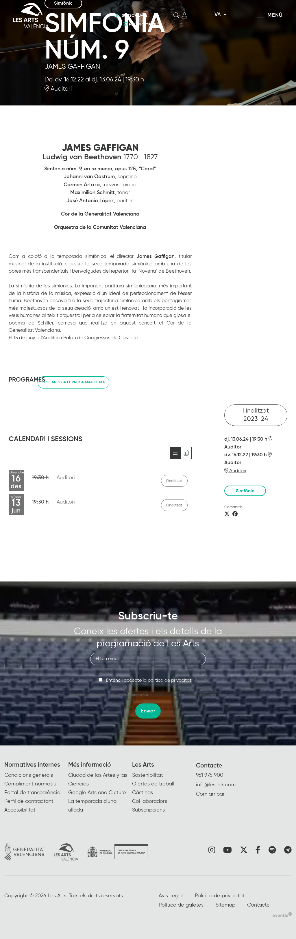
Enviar (148, 711)
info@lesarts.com (216, 784)
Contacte (209, 766)
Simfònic (245, 491)
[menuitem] (36, 787)
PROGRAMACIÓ (143, 24)
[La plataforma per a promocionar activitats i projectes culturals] (282, 914)
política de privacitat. (170, 680)
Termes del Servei (197, 694)
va (217, 14)
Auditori (60, 89)
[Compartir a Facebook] (235, 514)
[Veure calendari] (186, 453)
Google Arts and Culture (97, 792)
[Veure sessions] (175, 453)
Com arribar (210, 794)
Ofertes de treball (153, 784)
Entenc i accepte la (149, 680)
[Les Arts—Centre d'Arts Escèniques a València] (55, 15)
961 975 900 (209, 775)
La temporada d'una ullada (92, 806)
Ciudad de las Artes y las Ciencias (97, 780)
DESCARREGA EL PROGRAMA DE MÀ (73, 382)
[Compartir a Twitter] (227, 514)
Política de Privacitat (163, 694)
